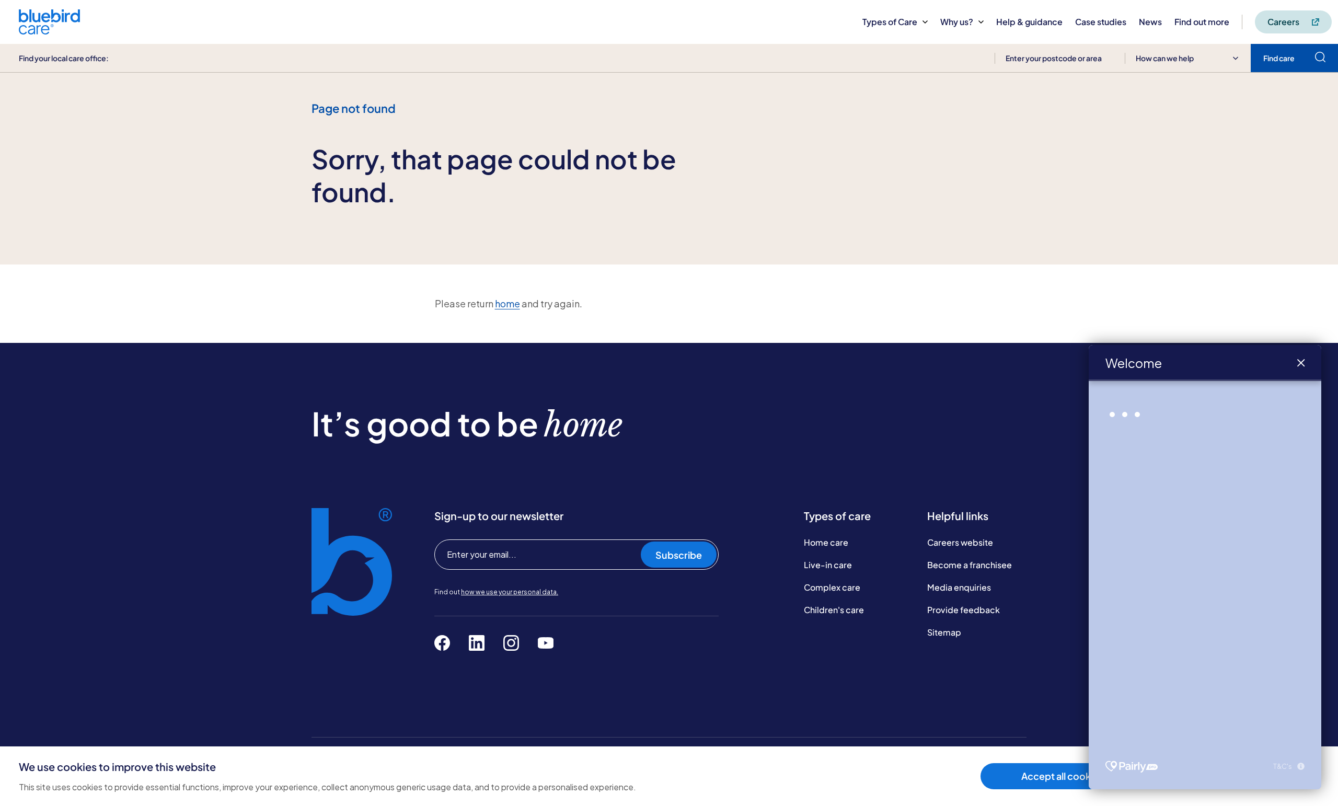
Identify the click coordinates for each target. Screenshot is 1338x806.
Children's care (834, 609)
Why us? (956, 21)
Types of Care (889, 21)
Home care (826, 542)
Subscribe (678, 555)
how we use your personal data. (509, 592)
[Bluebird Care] (49, 31)
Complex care (832, 587)
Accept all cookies (1062, 776)
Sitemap (944, 632)
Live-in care (828, 564)
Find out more (1201, 21)
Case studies (1100, 21)
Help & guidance (1029, 21)
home (507, 303)
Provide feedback (963, 609)
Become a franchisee (969, 564)
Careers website (960, 542)
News (1150, 21)
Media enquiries (959, 587)
